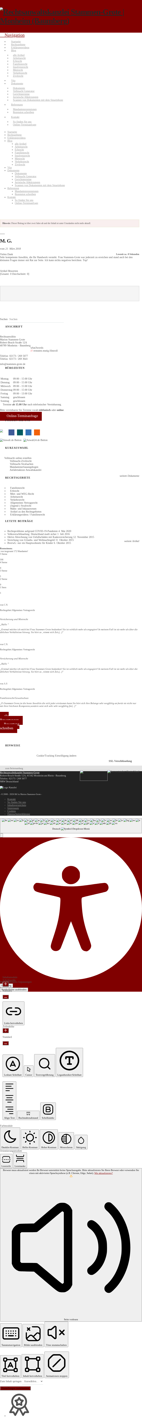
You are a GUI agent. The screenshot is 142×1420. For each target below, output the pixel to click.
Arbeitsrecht (16, 496)
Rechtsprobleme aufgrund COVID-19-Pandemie (32, 531)
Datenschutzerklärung (18, 814)
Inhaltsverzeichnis (16, 805)
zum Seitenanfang (14, 768)
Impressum (13, 808)
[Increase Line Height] (6, 1030)
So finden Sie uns (16, 802)
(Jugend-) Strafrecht (20, 505)
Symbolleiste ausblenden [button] (14, 989)
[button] (1, 835)
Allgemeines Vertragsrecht (24, 502)
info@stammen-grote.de (12, 364)
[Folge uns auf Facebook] (11, 432)
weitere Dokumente (129, 476)
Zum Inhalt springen (11, 1381)
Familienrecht (17, 488)
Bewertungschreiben (9, 726)
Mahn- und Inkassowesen (23, 508)
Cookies (11, 811)
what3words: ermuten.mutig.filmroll (44, 349)
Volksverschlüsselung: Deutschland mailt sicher (32, 534)
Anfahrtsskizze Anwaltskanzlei (25, 470)
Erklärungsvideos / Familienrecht (27, 514)
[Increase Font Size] (6, 984)
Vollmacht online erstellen (17, 458)
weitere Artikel (131, 541)
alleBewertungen (9, 718)
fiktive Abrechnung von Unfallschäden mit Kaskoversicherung (39, 537)
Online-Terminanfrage (22, 416)
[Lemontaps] (3, 432)
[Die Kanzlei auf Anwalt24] (36, 440)
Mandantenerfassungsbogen (24, 467)
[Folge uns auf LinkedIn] (28, 432)
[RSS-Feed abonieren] (37, 432)
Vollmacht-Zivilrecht (21, 461)
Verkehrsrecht (17, 499)
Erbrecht (14, 491)
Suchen (4, 319)
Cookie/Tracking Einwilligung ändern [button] (56, 755)
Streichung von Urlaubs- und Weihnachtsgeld (31, 540)
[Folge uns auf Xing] (20, 432)
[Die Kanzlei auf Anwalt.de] (11, 440)
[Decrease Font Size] (6, 997)
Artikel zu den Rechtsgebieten (25, 511)
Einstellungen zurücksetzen (15, 1388)
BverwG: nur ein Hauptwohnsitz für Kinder (30, 543)
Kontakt (11, 799)
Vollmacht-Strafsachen (21, 464)
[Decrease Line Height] (6, 1043)
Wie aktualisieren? (103, 1173)
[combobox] (71, 825)
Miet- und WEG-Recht (22, 493)
